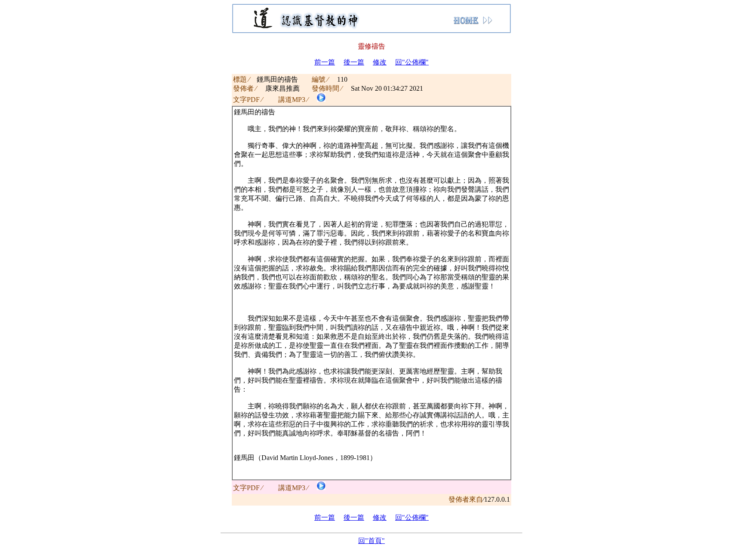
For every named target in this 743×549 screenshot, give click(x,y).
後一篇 (354, 62)
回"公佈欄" (412, 62)
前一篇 (324, 62)
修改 (380, 62)
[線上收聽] (321, 99)
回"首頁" (371, 540)
